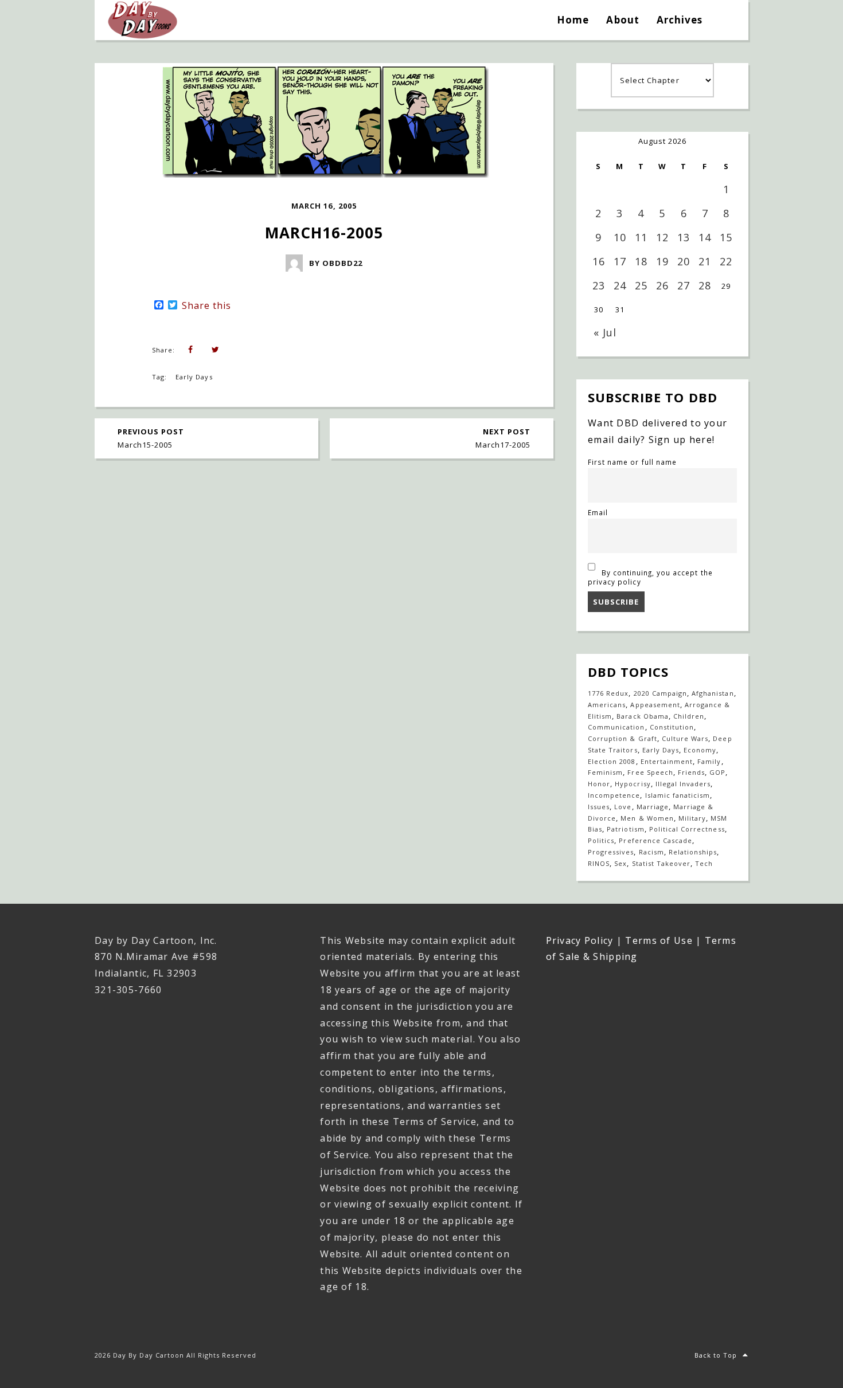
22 (726, 261)
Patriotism (625, 829)
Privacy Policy (580, 940)
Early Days (193, 377)
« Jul (605, 332)
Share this (206, 305)
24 (620, 285)
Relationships (693, 852)
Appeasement (655, 704)
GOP (717, 772)
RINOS (599, 863)
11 (641, 237)
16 (598, 261)
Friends (691, 772)
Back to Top (715, 1355)
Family (709, 761)
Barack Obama (642, 716)
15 (726, 237)
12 (662, 237)
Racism (651, 852)
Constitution (672, 727)
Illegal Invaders (683, 783)
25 (641, 285)
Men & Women (646, 818)
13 (683, 237)
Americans (607, 704)
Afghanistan (712, 693)
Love (622, 806)
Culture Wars (685, 738)
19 (662, 261)
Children (688, 716)
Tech (704, 863)
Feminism (605, 772)
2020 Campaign (661, 693)
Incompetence (614, 795)
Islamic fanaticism (678, 795)
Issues (599, 806)
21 (704, 261)
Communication (616, 727)
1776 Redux (608, 693)
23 (598, 285)
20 (683, 261)
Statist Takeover (661, 863)
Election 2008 (612, 761)
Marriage (653, 806)
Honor (599, 783)
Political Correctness (687, 829)
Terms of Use (658, 940)
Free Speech (650, 772)
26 (662, 285)
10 (620, 237)
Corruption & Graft (622, 738)
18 (641, 261)
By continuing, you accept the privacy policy (650, 577)
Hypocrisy (632, 783)
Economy (700, 750)
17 (620, 261)
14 (704, 237)
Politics (601, 840)
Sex (620, 863)
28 (704, 285)
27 (683, 285)
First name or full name (632, 461)
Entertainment (667, 761)
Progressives (611, 852)
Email (598, 512)
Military (692, 818)
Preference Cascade (655, 840)
